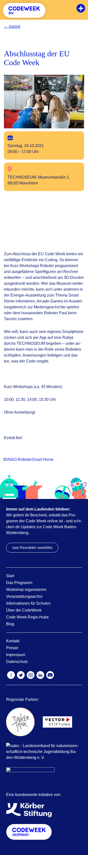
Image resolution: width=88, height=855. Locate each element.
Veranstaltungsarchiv (24, 596)
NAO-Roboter (20, 459)
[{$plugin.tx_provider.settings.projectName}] (24, 10)
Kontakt (12, 641)
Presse (12, 648)
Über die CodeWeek (24, 610)
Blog (10, 624)
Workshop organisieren (26, 589)
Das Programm (19, 583)
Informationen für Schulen (28, 603)
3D (5, 459)
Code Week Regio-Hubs (27, 617)
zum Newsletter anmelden (32, 547)
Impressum (15, 655)
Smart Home (43, 459)
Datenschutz (17, 662)
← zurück (12, 26)
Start (10, 576)
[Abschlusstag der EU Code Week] (44, 101)
